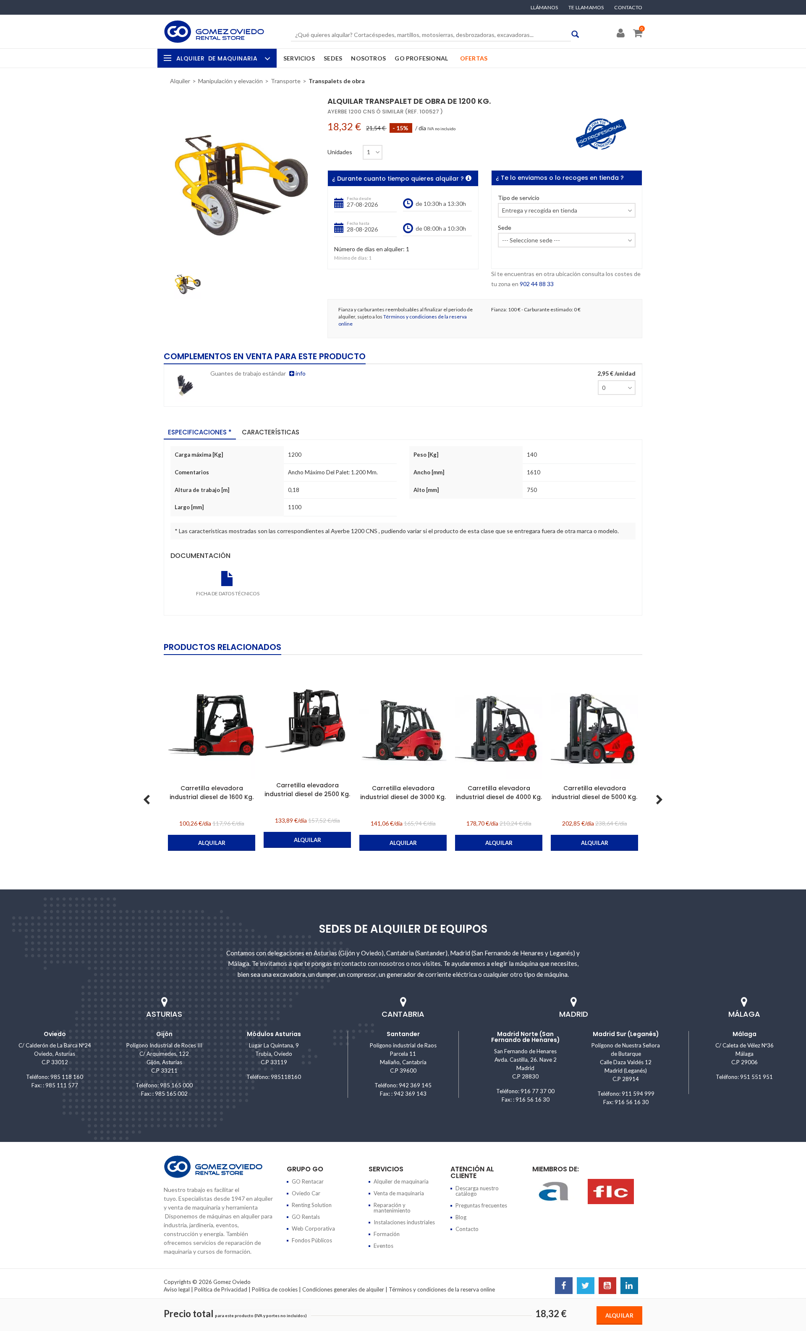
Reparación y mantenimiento (392, 1208)
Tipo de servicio (518, 198)
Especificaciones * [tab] (200, 432)
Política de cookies (275, 1289)
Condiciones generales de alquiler (343, 1289)
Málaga (744, 1034)
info (300, 373)
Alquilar (619, 1315)
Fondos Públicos (312, 1240)
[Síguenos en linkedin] (629, 1286)
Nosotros (368, 58)
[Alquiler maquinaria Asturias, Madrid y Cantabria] (214, 31)
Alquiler (216, 58)
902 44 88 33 (537, 283)
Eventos (383, 1245)
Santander (403, 1034)
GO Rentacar (308, 1181)
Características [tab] (270, 432)
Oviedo (55, 1034)
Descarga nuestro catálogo (477, 1191)
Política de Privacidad (220, 1289)
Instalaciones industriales (404, 1222)
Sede (504, 228)
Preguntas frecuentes (481, 1205)
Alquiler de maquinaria (401, 1181)
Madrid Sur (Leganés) (626, 1034)
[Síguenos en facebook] (564, 1286)
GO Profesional (421, 58)
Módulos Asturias (274, 1034)
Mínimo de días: (351, 257)
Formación (387, 1234)
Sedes (333, 58)
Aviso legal (177, 1289)
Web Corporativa (313, 1228)
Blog (460, 1217)
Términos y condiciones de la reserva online (442, 1289)
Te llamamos (586, 7)
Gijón (164, 1034)
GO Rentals (306, 1216)
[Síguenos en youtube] (607, 1286)
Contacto (628, 7)
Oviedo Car (306, 1193)
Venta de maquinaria (399, 1193)
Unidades (339, 152)
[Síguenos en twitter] (585, 1286)
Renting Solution (312, 1205)
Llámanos (544, 7)
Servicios (299, 58)
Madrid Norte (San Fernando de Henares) (525, 1037)
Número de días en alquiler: (369, 249)
